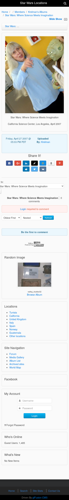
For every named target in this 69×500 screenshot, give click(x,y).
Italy (11, 322)
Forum (12, 354)
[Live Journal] (34, 163)
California (14, 315)
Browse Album (34, 294)
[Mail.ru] (43, 163)
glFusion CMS (39, 497)
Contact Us (54, 490)
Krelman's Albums (37, 11)
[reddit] (26, 169)
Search (24, 490)
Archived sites (16, 364)
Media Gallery (16, 357)
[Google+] (17, 163)
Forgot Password (15, 425)
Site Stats (38, 490)
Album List (14, 360)
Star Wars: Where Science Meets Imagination (29, 15)
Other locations (17, 336)
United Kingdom (17, 319)
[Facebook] (9, 163)
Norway (13, 329)
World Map (15, 367)
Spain (12, 326)
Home (5, 11)
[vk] (43, 169)
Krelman (45, 142)
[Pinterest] (59, 163)
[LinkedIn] (26, 163)
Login (23, 209)
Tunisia (13, 312)
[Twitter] (34, 169)
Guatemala (15, 332)
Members (20, 11)
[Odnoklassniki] (51, 163)
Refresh (48, 217)
